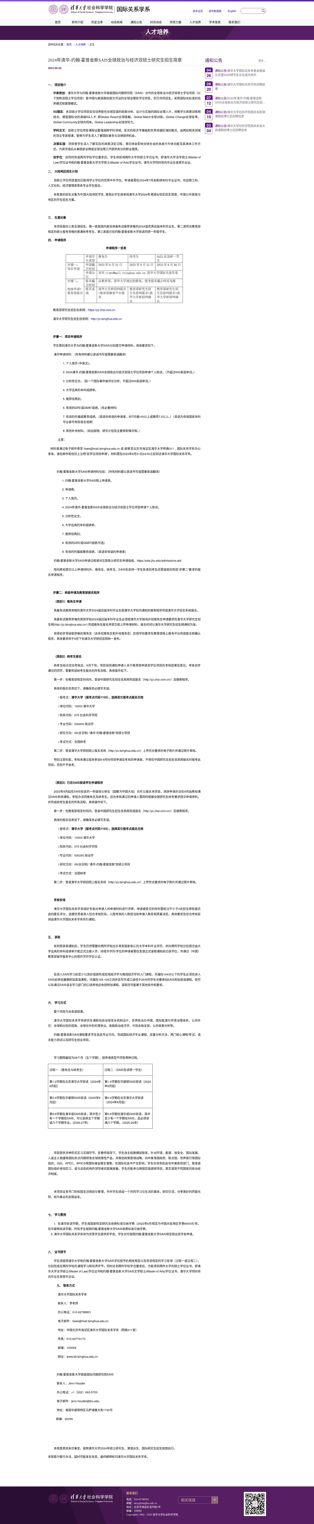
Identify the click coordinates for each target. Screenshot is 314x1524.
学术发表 (215, 22)
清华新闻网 (215, 11)
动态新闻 (116, 22)
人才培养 (195, 22)
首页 (58, 22)
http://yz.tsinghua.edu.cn (106, 319)
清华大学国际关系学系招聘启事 (240, 86)
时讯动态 (156, 22)
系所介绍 (77, 22)
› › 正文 (80, 44)
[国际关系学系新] (99, 13)
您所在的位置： (57, 44)
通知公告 (136, 22)
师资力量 (175, 22)
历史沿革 (97, 22)
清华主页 (198, 11)
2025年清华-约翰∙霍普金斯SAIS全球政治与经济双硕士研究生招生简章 (240, 100)
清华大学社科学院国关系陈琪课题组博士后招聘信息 (240, 114)
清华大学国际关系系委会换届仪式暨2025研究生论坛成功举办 (240, 72)
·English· (232, 11)
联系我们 (234, 22)
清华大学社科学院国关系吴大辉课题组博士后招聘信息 (240, 128)
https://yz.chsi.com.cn (101, 310)
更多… (262, 60)
